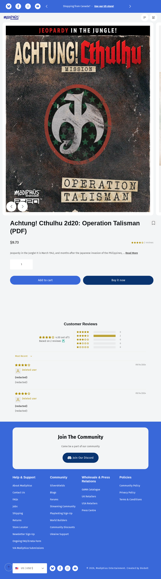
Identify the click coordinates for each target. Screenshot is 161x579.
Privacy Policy (127, 492)
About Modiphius (22, 485)
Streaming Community (62, 506)
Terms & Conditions (130, 499)
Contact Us (19, 492)
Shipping (18, 513)
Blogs (53, 492)
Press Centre (89, 510)
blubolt (144, 568)
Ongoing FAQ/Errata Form (27, 541)
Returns (17, 520)
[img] (22, 365)
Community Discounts (62, 527)
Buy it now (118, 280)
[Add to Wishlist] (153, 223)
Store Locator (20, 527)
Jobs (15, 506)
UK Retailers (89, 496)
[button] (46, 6)
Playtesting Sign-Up (61, 513)
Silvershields (57, 485)
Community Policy (129, 485)
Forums (54, 499)
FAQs (15, 499)
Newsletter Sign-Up (24, 534)
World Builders (58, 520)
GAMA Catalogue (91, 489)
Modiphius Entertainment (110, 568)
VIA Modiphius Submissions (28, 548)
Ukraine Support (59, 534)
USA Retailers (89, 503)
